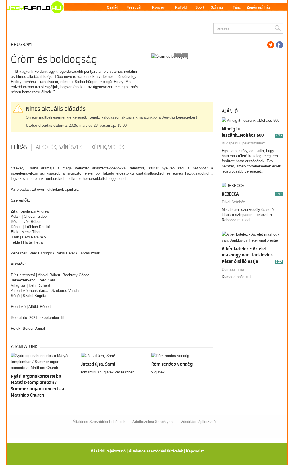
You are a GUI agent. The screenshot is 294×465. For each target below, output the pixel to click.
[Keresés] (277, 28)
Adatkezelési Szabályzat (153, 422)
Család (112, 7)
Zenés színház (258, 7)
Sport (199, 7)
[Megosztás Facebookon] (279, 44)
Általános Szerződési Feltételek (99, 422)
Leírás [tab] (19, 147)
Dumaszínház (233, 269)
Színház (217, 7)
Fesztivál (134, 7)
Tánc (237, 7)
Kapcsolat (195, 451)
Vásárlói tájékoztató (108, 451)
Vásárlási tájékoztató (198, 422)
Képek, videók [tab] (107, 147)
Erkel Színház (233, 202)
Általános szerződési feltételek (156, 451)
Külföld (181, 7)
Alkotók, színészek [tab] (59, 147)
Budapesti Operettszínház (243, 143)
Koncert (158, 7)
